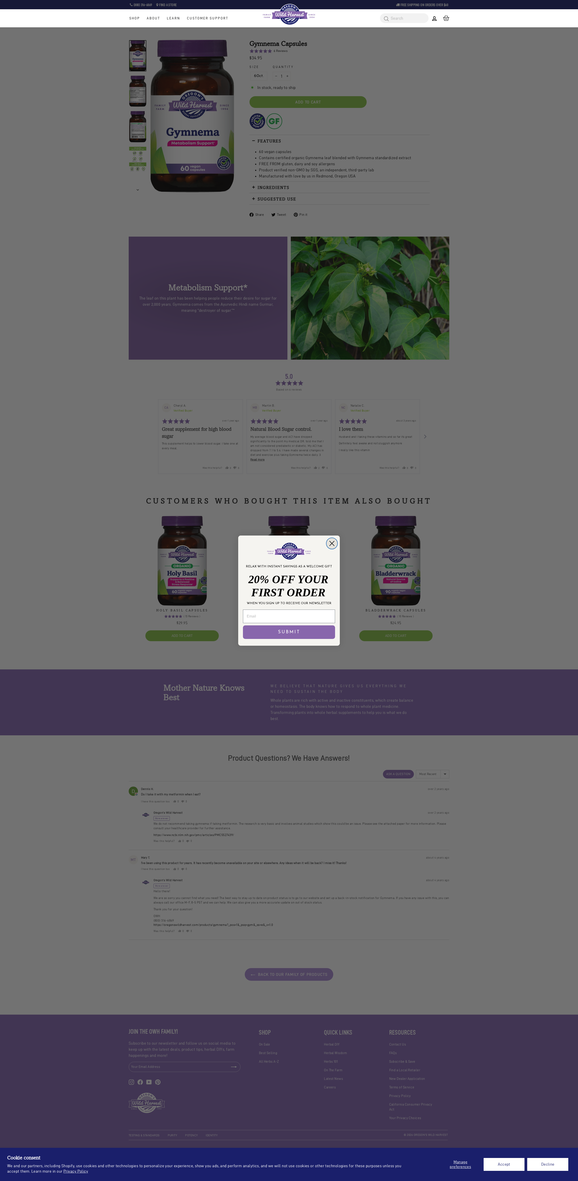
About (153, 18)
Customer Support (207, 18)
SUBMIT (289, 632)
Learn (173, 18)
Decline (548, 1164)
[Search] (384, 19)
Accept (504, 1164)
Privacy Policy (75, 1171)
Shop (134, 18)
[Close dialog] (332, 543)
